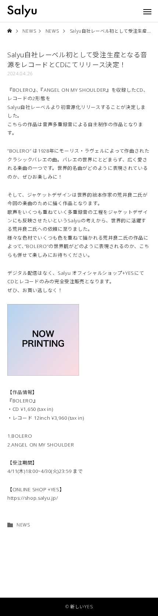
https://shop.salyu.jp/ (32, 498)
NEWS (23, 525)
